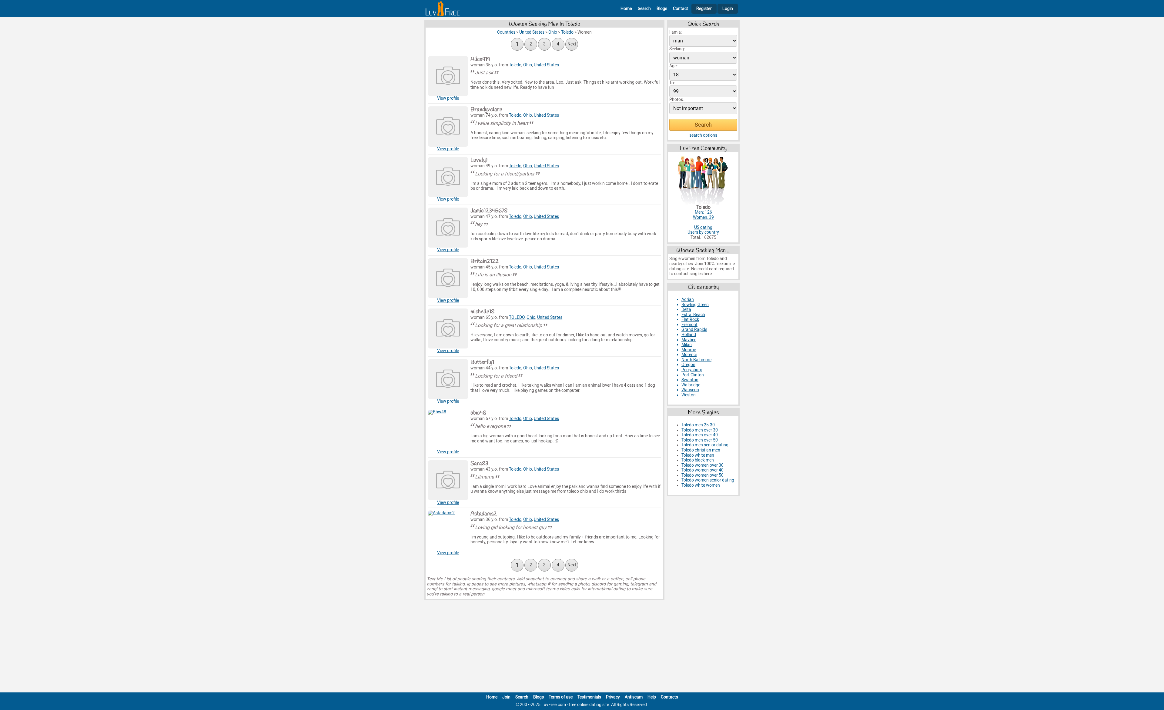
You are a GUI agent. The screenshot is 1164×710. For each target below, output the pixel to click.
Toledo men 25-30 (698, 425)
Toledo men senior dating (704, 445)
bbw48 (478, 413)
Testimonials (589, 697)
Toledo (515, 65)
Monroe (688, 349)
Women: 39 (703, 217)
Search (644, 8)
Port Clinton (692, 375)
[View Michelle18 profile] (448, 328)
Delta (686, 309)
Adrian (687, 299)
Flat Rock (690, 319)
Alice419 (480, 59)
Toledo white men (697, 455)
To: (672, 82)
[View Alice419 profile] (448, 76)
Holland (688, 334)
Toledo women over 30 (702, 465)
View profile (448, 98)
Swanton (689, 379)
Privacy (613, 697)
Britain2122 (484, 261)
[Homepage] (443, 8)
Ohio (527, 65)
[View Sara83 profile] (448, 480)
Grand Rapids (694, 329)
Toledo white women (700, 485)
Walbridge (690, 385)
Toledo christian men (700, 450)
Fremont (689, 324)
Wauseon (690, 389)
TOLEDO (517, 317)
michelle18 (482, 312)
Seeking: (677, 49)
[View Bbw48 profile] (448, 430)
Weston (688, 395)
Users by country (703, 232)
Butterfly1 (482, 362)
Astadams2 (483, 514)
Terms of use (561, 697)
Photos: (676, 99)
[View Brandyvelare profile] (448, 126)
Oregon (688, 364)
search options (703, 135)
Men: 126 (703, 212)
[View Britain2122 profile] (448, 278)
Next (571, 44)
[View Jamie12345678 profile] (448, 228)
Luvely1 (478, 160)
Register (704, 8)
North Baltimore (696, 359)
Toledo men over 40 (699, 435)
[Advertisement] (582, 647)
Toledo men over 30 (699, 430)
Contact (680, 8)
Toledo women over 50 (702, 475)
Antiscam (634, 697)
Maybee (688, 339)
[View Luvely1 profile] (448, 177)
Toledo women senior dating (707, 480)
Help (651, 697)
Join (506, 697)
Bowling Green (695, 304)
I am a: (675, 32)
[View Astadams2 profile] (448, 531)
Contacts (669, 697)
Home (626, 8)
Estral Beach (693, 314)
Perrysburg (691, 369)
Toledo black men (697, 460)
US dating (703, 227)
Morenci (689, 354)
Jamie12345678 (488, 211)
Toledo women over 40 (702, 470)
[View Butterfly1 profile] (448, 379)
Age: (673, 65)
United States (546, 65)
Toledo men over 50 (699, 440)
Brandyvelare (486, 110)
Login (727, 8)
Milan (686, 344)
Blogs (662, 8)
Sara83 (479, 464)
